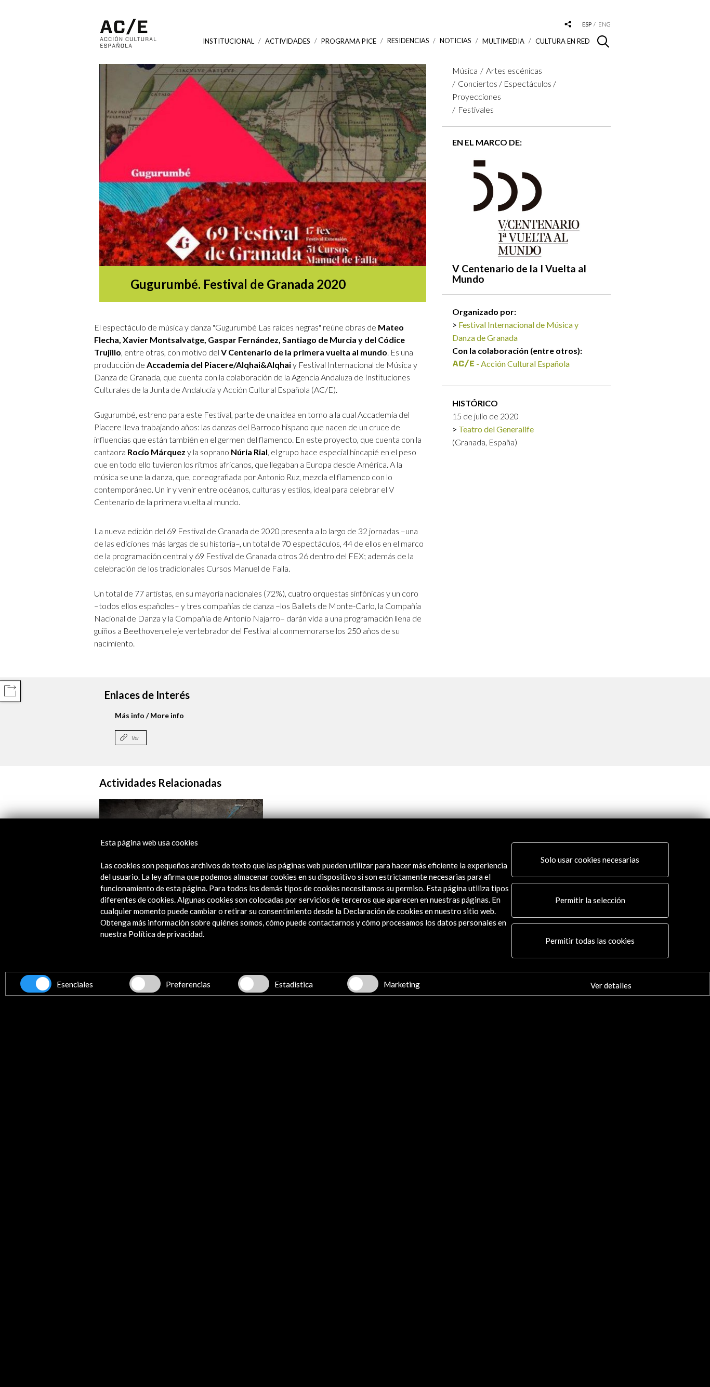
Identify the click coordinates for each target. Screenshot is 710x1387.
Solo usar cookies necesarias (590, 859)
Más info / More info (149, 715)
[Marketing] (362, 984)
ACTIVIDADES (287, 41)
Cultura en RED (562, 41)
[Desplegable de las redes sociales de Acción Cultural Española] (568, 24)
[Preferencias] (145, 984)
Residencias (408, 40)
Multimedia (503, 41)
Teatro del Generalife (496, 429)
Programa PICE (348, 41)
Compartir (10, 691)
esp (586, 24)
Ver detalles (611, 985)
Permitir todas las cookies (590, 940)
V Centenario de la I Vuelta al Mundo (519, 273)
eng (604, 24)
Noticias (455, 40)
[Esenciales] (35, 984)
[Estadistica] (253, 984)
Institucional (228, 41)
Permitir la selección (590, 900)
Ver (135, 737)
